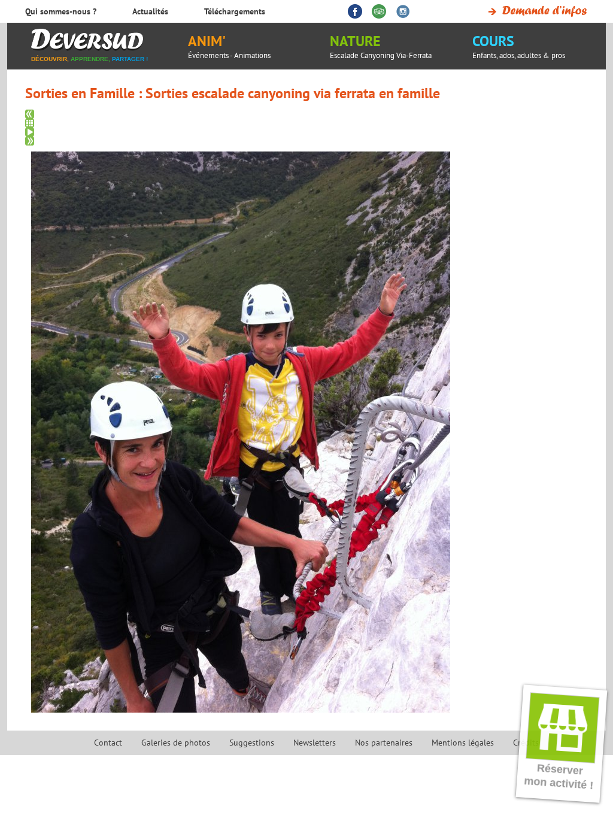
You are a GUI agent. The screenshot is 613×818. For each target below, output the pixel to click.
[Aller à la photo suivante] (311, 141)
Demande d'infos (535, 11)
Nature (381, 46)
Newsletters (314, 742)
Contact (108, 742)
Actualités (150, 11)
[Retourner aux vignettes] (311, 123)
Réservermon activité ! (559, 777)
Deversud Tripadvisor (379, 11)
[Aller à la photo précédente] (311, 114)
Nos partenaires (383, 742)
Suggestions (251, 742)
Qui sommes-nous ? (60, 11)
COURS (518, 46)
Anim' (229, 46)
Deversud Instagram (403, 11)
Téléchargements (234, 11)
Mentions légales (463, 742)
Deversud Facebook (355, 11)
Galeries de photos (175, 742)
